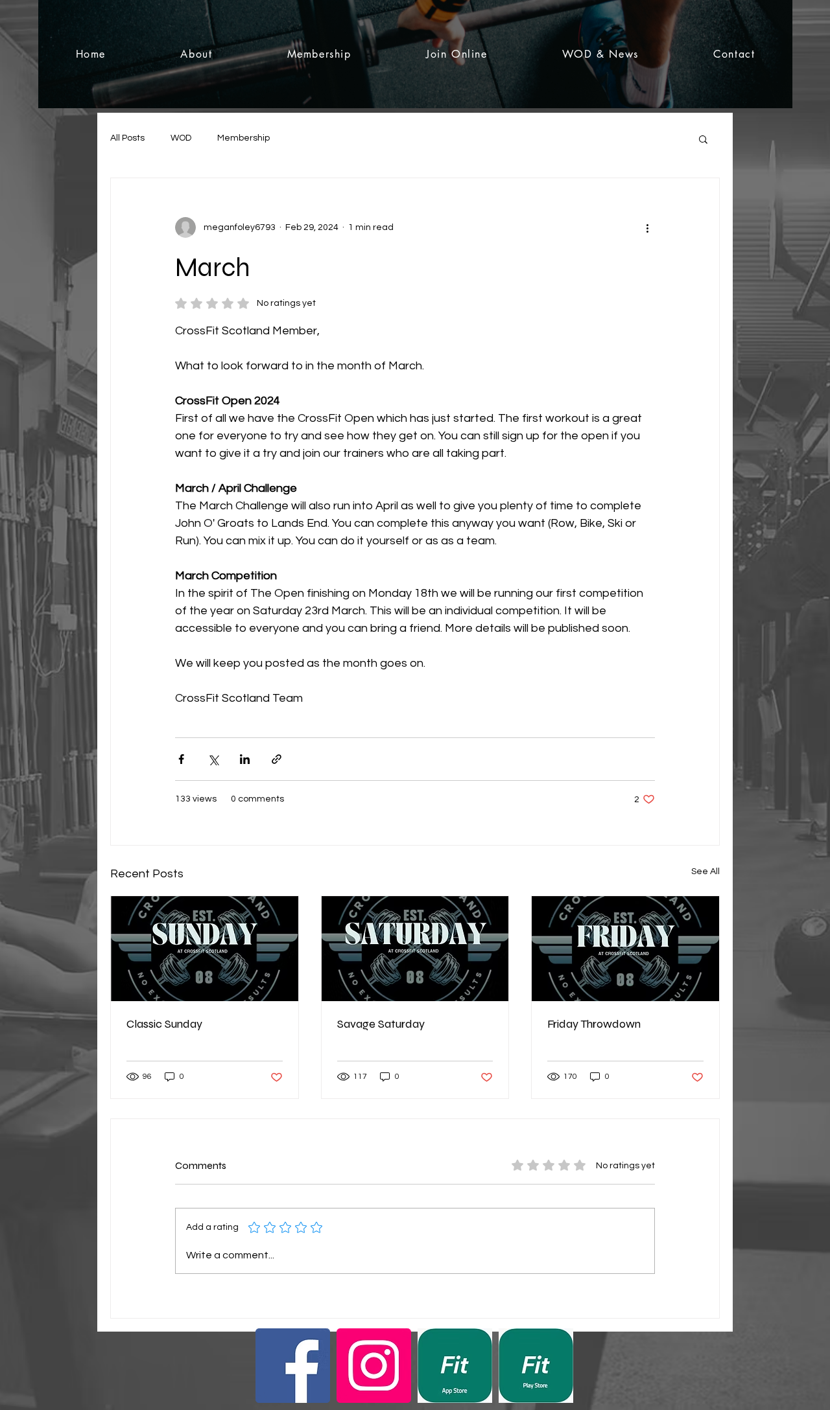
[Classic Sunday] (204, 948)
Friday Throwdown (594, 1024)
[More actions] (647, 227)
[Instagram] (374, 1365)
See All (705, 871)
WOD (181, 138)
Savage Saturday (381, 1024)
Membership (243, 138)
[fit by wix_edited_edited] (455, 1365)
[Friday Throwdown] (625, 948)
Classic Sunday (164, 1024)
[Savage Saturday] (415, 948)
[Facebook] (292, 1365)
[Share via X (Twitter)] (213, 759)
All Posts (127, 138)
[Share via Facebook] (181, 759)
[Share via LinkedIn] (245, 759)
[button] (703, 138)
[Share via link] (276, 759)
